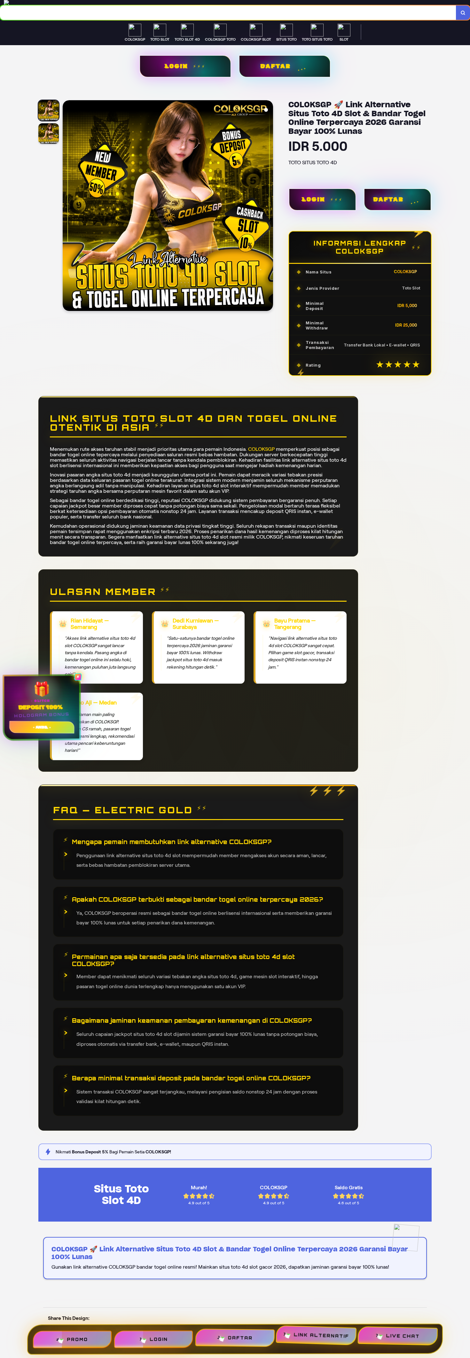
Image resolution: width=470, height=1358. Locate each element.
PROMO (81, 1336)
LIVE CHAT (398, 1341)
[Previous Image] (68, 206)
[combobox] (228, 12)
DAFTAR (275, 66)
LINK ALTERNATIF (320, 1337)
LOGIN (176, 66)
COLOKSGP (261, 449)
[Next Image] (268, 206)
